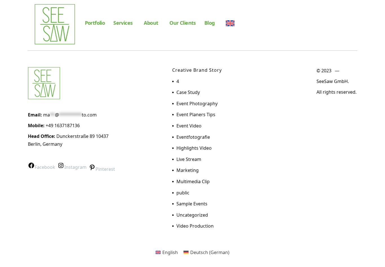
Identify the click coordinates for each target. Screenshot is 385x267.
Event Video (189, 126)
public (182, 193)
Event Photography (197, 103)
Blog (209, 22)
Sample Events (191, 204)
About (151, 22)
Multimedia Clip (193, 181)
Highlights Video (194, 148)
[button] (124, 23)
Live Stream (188, 159)
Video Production (195, 226)
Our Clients (182, 22)
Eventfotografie (193, 137)
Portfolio (95, 22)
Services (122, 22)
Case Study (188, 92)
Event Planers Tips (195, 114)
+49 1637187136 (63, 125)
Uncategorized (192, 215)
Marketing (187, 170)
